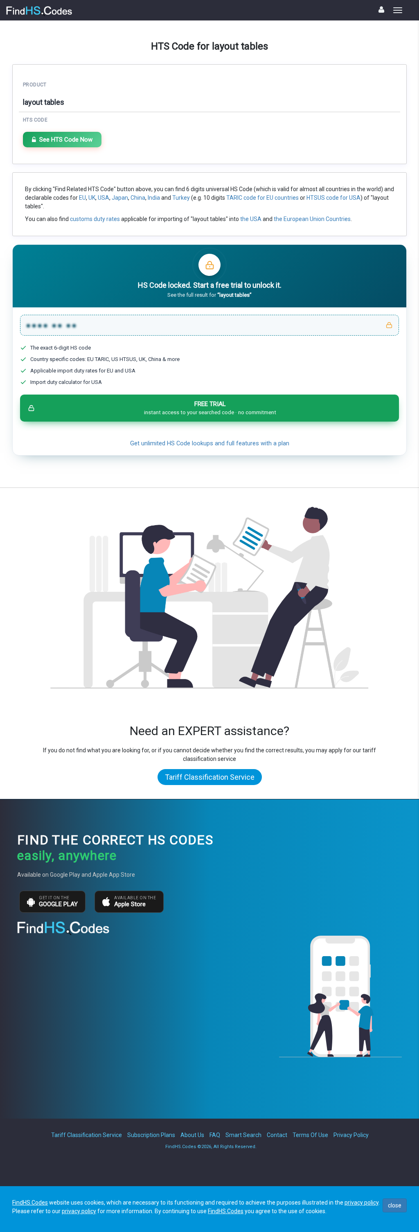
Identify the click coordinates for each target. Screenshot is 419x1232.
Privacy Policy (351, 1135)
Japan (120, 197)
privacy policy (361, 1202)
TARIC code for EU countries (262, 197)
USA (103, 197)
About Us (192, 1135)
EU (82, 197)
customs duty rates (95, 219)
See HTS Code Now (65, 139)
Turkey (181, 197)
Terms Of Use (310, 1135)
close (394, 1205)
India (154, 197)
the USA (250, 219)
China (138, 197)
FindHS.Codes (30, 1202)
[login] (381, 9)
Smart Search (243, 1135)
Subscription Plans (151, 1135)
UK (91, 197)
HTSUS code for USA (333, 197)
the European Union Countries (312, 219)
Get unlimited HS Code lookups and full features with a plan (209, 443)
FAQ (215, 1135)
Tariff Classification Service (210, 777)
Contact (277, 1135)
